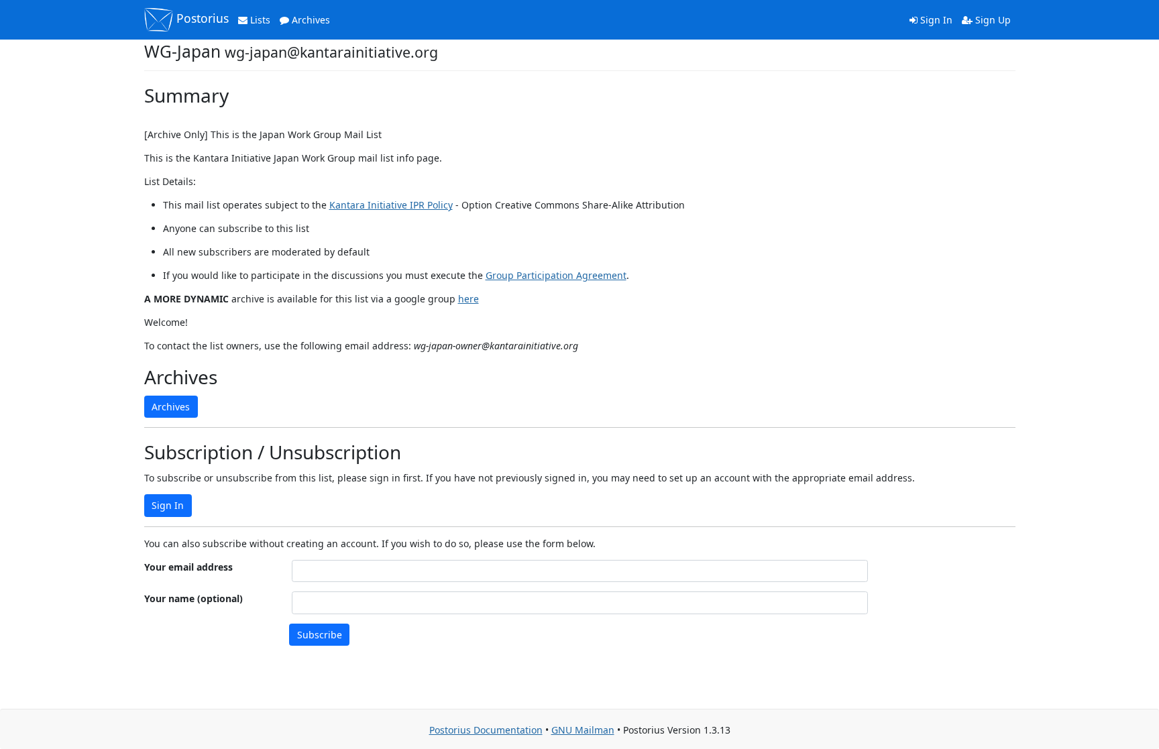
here (468, 298)
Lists (258, 19)
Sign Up (992, 19)
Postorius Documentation (486, 730)
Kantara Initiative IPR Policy (391, 204)
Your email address (188, 567)
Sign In (935, 19)
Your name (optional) (193, 598)
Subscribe (319, 634)
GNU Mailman (582, 730)
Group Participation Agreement (556, 275)
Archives (309, 19)
